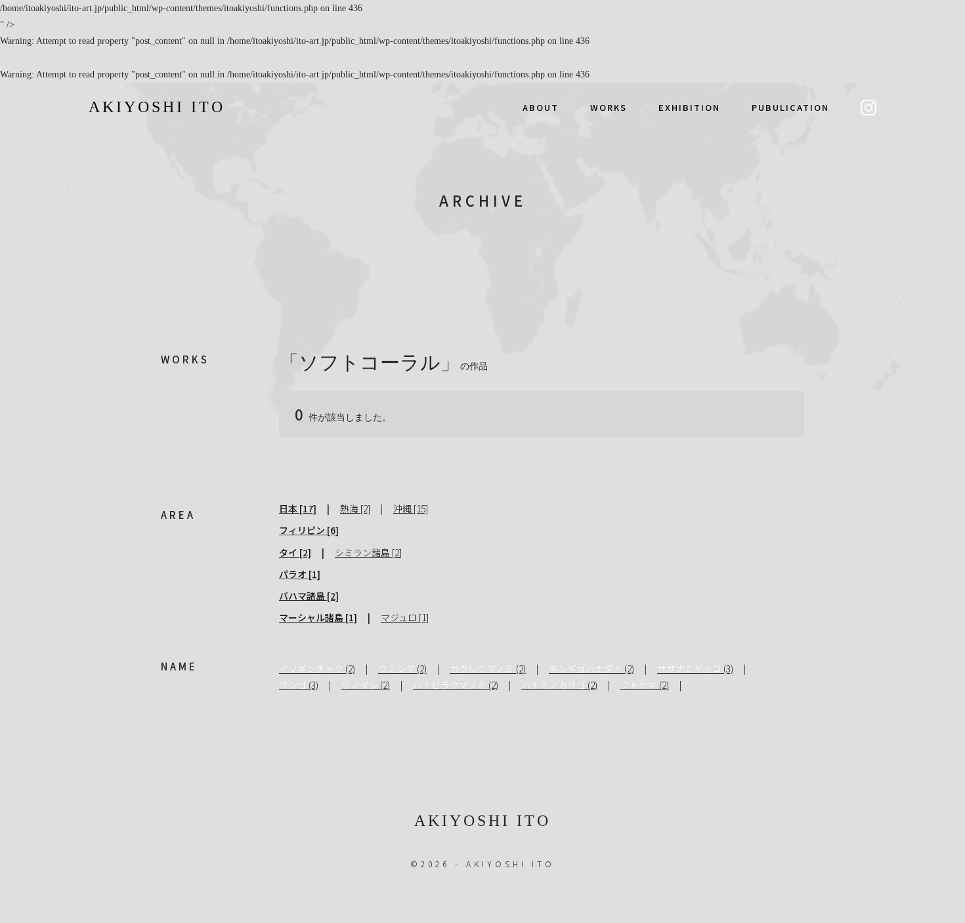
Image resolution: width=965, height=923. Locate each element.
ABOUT (541, 107)
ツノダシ (359, 684)
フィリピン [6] (309, 530)
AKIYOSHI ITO (157, 106)
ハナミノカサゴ (553, 684)
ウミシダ (396, 668)
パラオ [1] (299, 574)
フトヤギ (638, 684)
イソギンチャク (311, 668)
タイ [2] (295, 552)
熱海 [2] (355, 508)
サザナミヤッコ (689, 668)
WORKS (608, 107)
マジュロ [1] (405, 617)
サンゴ (293, 684)
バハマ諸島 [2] (309, 595)
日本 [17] (297, 508)
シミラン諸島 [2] (368, 552)
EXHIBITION (689, 107)
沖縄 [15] (410, 508)
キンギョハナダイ (585, 668)
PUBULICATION (790, 107)
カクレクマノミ (482, 668)
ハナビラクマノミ (449, 684)
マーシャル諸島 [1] (318, 617)
